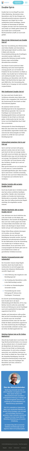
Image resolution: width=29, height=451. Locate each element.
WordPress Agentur (23, 444)
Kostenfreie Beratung (18, 2)
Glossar (10, 447)
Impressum (23, 447)
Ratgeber (5, 447)
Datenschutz (16, 447)
